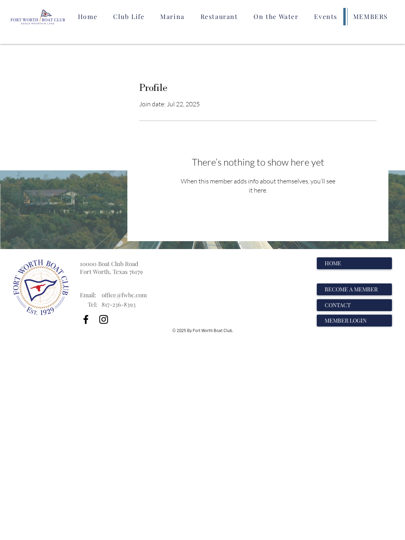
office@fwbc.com (124, 295)
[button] (129, 16)
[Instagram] (104, 319)
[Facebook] (86, 319)
